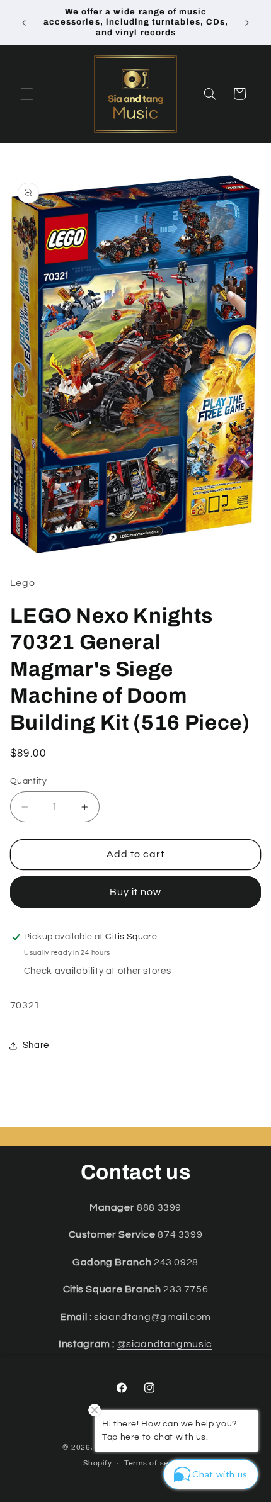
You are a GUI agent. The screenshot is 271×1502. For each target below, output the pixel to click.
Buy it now (136, 892)
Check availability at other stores (97, 971)
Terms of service (156, 1463)
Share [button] (36, 1045)
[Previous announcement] (24, 23)
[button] (26, 93)
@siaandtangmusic (164, 1344)
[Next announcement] (247, 23)
